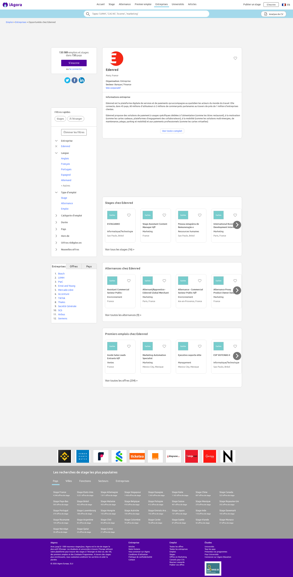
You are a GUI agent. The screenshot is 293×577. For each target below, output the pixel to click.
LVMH (61, 277)
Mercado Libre (65, 290)
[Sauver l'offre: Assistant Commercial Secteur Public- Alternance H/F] (129, 281)
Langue (65, 153)
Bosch (61, 273)
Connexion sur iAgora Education (218, 557)
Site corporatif (113, 87)
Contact (132, 559)
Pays (63, 229)
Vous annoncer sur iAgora (139, 552)
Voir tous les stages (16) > (119, 249)
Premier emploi (143, 4)
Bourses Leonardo (177, 562)
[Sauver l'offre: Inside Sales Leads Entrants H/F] (129, 346)
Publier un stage (252, 4)
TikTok (61, 298)
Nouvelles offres (70, 249)
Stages (60, 118)
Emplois (173, 552)
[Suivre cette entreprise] (235, 58)
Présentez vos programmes (216, 552)
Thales (61, 302)
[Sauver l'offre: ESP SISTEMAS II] (235, 346)
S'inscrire (74, 62)
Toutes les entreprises (179, 549)
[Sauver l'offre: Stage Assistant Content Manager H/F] (164, 215)
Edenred (65, 146)
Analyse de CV (276, 14)
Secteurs (103, 481)
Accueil (101, 4)
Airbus (61, 314)
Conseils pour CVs (177, 559)
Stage (112, 4)
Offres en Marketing (178, 557)
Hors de (65, 235)
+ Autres (65, 185)
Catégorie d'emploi (71, 215)
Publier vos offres (177, 565)
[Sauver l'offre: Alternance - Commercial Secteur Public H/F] (200, 281)
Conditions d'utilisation (138, 554)
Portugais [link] (66, 169)
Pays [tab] (89, 266)
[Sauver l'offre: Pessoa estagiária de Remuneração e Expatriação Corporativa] (200, 215)
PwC (60, 281)
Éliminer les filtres (74, 132)
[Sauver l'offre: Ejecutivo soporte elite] (200, 346)
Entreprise (67, 140)
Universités (178, 4)
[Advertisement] (146, 36)
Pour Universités (212, 554)
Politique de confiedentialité (140, 557)
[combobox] (146, 14)
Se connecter (75, 69)
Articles (192, 4)
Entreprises (161, 4)
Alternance (125, 4)
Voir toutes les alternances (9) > (123, 315)
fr (288, 4)
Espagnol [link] (66, 174)
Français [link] (65, 164)
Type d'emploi (68, 192)
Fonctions (85, 481)
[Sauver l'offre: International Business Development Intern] (235, 215)
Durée (64, 222)
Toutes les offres (176, 546)
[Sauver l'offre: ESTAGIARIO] (129, 215)
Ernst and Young (66, 286)
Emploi (9, 22)
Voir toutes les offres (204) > (121, 380)
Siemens (62, 318)
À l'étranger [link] (76, 118)
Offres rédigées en (71, 242)
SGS (60, 310)
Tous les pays (210, 549)
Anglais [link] (65, 158)
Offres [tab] (74, 266)
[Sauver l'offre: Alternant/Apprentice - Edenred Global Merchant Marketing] (164, 281)
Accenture (63, 294)
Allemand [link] (66, 180)
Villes (69, 481)
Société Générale (67, 306)
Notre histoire (134, 549)
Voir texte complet (172, 131)
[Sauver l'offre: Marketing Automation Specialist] (164, 346)
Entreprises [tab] (59, 266)
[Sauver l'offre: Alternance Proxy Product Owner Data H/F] (235, 281)
